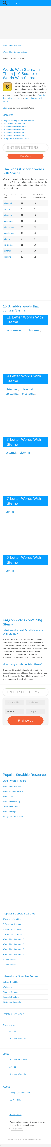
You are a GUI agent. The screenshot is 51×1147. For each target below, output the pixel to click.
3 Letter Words (9, 964)
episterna (8, 245)
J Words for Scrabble (12, 919)
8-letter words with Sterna (15, 130)
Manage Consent (17, 1128)
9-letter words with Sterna (15, 127)
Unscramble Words (11, 807)
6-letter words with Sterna (15, 136)
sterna (7, 209)
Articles (12, 1031)
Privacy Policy (15, 1115)
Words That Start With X (13, 954)
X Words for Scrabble (12, 929)
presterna (8, 221)
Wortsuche (7, 987)
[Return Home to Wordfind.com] (4, 5)
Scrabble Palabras (11, 997)
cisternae (8, 215)
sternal (7, 239)
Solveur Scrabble (10, 982)
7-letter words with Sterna (15, 133)
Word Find (15, 4)
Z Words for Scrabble (12, 924)
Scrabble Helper (10, 812)
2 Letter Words (9, 959)
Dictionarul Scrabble (12, 1002)
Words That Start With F (13, 949)
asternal (7, 251)
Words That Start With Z (13, 939)
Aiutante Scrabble (11, 992)
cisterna (7, 257)
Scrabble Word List (17, 1038)
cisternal (8, 203)
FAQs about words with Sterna (17, 139)
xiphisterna (9, 227)
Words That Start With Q (13, 944)
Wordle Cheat (9, 797)
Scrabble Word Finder (12, 787)
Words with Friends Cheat (14, 792)
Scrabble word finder (18, 1059)
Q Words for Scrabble (12, 934)
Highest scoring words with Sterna (19, 121)
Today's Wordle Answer (13, 817)
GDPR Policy (15, 1100)
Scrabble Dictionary (11, 802)
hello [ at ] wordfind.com (19, 1093)
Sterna (6, 108)
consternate (9, 233)
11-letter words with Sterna (15, 124)
